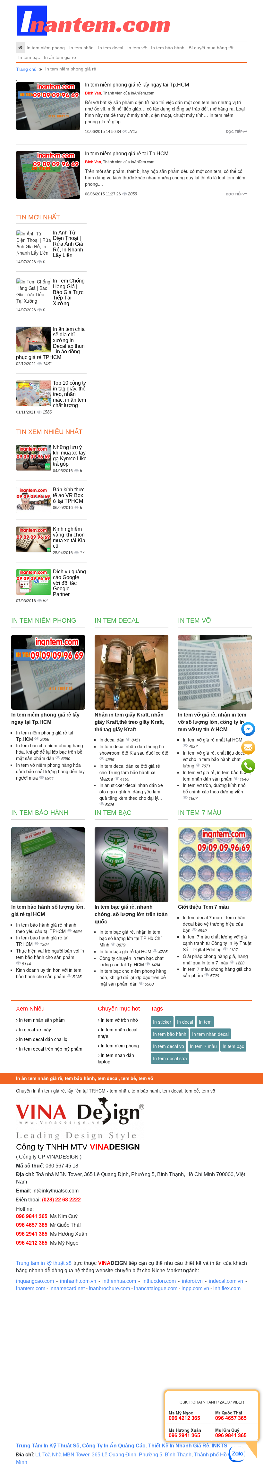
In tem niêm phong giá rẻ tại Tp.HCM (126, 153)
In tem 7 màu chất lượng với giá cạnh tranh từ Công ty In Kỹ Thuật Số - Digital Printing (217, 943)
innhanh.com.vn (78, 1281)
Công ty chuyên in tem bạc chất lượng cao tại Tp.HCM (131, 961)
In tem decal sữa (170, 1058)
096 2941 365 (31, 1233)
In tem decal (110, 47)
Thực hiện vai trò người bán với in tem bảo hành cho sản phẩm (50, 953)
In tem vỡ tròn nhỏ (118, 1020)
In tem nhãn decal (210, 1034)
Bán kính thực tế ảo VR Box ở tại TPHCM (69, 495)
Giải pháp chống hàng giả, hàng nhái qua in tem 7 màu (215, 959)
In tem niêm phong (46, 47)
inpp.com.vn (195, 1288)
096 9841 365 (31, 1216)
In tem (205, 1022)
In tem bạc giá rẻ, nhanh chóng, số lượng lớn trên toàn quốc (131, 914)
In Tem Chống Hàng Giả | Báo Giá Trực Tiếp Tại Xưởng (69, 292)
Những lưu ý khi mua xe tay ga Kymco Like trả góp (70, 456)
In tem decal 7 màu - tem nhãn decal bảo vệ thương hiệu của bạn (214, 923)
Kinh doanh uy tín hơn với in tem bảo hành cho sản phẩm (48, 973)
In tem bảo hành (167, 47)
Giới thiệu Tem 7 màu (203, 907)
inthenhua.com (119, 1281)
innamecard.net (67, 1288)
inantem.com (30, 1288)
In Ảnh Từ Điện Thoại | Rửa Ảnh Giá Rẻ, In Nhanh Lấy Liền (68, 244)
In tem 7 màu (199, 812)
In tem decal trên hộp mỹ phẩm (50, 1048)
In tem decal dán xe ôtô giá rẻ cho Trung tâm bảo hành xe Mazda (129, 772)
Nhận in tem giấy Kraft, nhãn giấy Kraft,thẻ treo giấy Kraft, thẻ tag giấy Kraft (129, 722)
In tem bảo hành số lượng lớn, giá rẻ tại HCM (48, 910)
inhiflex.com (227, 1288)
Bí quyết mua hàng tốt (211, 47)
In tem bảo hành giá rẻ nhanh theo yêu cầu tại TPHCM (46, 927)
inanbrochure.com (109, 1288)
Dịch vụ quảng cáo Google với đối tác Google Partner (69, 583)
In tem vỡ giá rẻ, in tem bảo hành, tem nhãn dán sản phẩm (217, 775)
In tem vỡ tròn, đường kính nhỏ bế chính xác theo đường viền (214, 788)
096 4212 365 (31, 1242)
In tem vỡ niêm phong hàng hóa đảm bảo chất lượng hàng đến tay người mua (50, 771)
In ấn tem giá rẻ (60, 57)
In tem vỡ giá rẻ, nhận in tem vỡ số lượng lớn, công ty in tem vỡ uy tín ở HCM (212, 722)
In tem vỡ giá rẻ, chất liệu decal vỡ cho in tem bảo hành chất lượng (214, 759)
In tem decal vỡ (168, 1046)
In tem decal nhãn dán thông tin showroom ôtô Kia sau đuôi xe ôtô (133, 749)
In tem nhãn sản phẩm (41, 1020)
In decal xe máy (34, 1029)
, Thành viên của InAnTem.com (119, 92)
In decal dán (112, 739)
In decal (185, 1022)
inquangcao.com (35, 1281)
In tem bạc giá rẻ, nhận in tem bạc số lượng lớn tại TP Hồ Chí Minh (130, 938)
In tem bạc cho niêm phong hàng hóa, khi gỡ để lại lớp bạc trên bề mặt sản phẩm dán (49, 751)
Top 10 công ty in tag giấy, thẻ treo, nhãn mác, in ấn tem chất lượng (69, 394)
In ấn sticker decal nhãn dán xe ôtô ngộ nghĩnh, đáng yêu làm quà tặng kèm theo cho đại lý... (131, 791)
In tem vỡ (137, 47)
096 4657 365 (31, 1224)
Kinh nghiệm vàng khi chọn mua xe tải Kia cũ (69, 537)
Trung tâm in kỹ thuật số (44, 1263)
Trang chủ (26, 69)
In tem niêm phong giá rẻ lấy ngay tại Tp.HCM (137, 84)
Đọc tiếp (234, 131)
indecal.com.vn (226, 1281)
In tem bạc (29, 57)
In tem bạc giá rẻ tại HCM (126, 951)
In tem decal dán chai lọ (42, 1039)
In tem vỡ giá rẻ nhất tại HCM (212, 739)
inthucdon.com (159, 1281)
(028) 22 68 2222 (61, 1199)
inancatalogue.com (155, 1288)
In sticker (162, 1022)
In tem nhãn (81, 47)
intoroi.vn (192, 1281)
